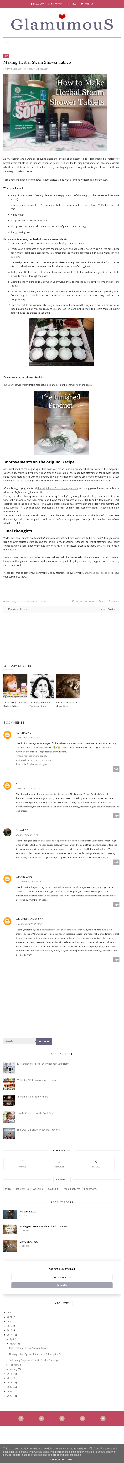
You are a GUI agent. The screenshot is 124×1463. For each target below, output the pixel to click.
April (12, 1339)
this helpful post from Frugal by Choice (57, 488)
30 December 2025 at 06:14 (30, 881)
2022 (9, 1312)
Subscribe (62, 1285)
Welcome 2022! (28, 1211)
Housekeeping (22, 1189)
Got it (71, 1459)
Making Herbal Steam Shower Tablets (28, 1347)
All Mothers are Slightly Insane (32, 1096)
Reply (116, 769)
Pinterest (96, 1167)
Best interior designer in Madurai (60, 929)
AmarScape (24, 876)
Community (53, 1189)
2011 (9, 1382)
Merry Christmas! (29, 1241)
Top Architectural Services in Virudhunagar (65, 887)
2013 (9, 1373)
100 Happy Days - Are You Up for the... (41, 704)
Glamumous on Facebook (96, 572)
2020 (9, 1321)
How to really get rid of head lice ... (67, 704)
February (14, 1364)
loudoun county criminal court (55, 794)
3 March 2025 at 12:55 (28, 737)
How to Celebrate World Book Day (35, 1113)
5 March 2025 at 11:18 (28, 788)
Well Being (41, 601)
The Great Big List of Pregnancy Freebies (38, 1129)
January (13, 1369)
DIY (6, 56)
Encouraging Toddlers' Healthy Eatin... (15, 704)
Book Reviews (90, 1189)
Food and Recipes (25, 601)
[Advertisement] (61, 635)
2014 (9, 1334)
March (13, 1343)
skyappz (22, 830)
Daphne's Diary (60, 162)
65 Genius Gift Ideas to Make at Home (37, 1080)
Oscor (21, 783)
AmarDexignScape (29, 919)
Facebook (21, 1167)
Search (44, 1041)
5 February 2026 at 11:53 (29, 923)
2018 (9, 1330)
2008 (9, 1391)
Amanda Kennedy (14, 69)
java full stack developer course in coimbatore (60, 840)
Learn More (57, 1459)
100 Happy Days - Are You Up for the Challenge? (34, 1360)
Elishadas (23, 732)
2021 (9, 1317)
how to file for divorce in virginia (31, 764)
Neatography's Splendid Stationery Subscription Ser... (36, 1354)
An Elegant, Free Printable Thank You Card (43, 1226)
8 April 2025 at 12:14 (27, 834)
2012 (9, 1377)
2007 (9, 1395)
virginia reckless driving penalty (31, 755)
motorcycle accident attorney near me (34, 760)
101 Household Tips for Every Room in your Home (43, 1063)
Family (8, 1189)
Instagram (59, 1167)
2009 (9, 1386)
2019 (9, 1325)
